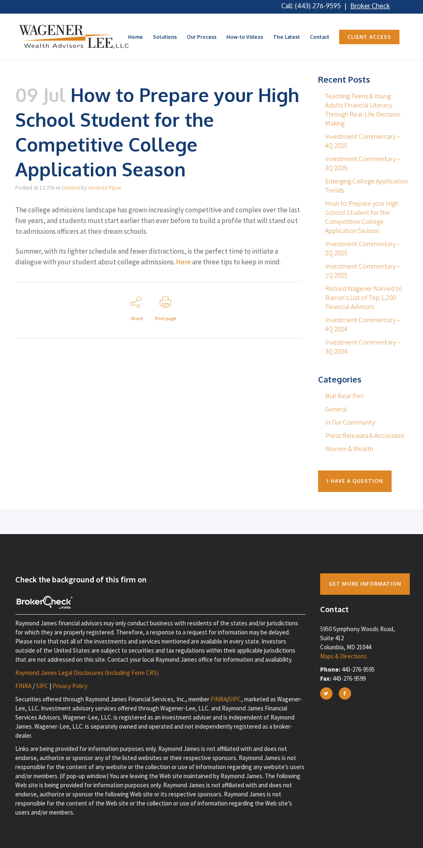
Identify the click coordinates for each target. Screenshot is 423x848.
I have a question (355, 481)
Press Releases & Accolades (364, 435)
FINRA (23, 686)
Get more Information (365, 584)
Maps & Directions (343, 656)
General (71, 187)
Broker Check (370, 6)
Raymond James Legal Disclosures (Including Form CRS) (87, 673)
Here (183, 261)
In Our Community (350, 422)
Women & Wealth (349, 448)
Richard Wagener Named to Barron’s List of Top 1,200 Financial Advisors (363, 297)
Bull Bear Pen (344, 395)
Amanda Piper (104, 187)
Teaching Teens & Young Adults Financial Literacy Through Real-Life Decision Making (362, 109)
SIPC (42, 686)
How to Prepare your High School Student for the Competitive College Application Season (362, 217)
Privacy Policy (70, 686)
